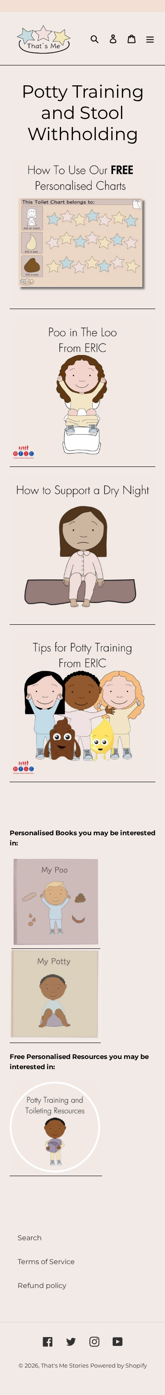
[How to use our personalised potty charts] (82, 304)
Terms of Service (46, 1261)
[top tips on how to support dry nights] (82, 620)
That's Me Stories (64, 1365)
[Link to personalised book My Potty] (55, 1038)
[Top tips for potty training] (82, 777)
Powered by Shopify (118, 1365)
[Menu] (150, 38)
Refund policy (42, 1285)
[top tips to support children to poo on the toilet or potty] (82, 462)
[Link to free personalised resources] (56, 1171)
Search (30, 1238)
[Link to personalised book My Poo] (55, 944)
